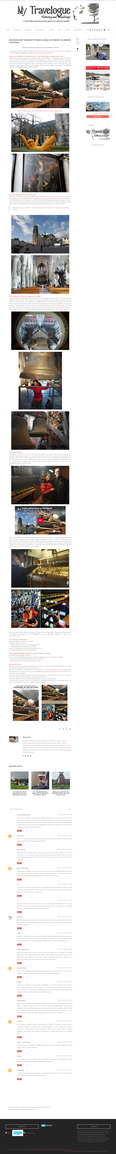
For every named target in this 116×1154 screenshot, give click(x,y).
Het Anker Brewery (36, 207)
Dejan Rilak (21, 1000)
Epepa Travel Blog (23, 1042)
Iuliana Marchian (23, 949)
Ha (18, 884)
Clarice (19, 917)
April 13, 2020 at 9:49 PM (65, 967)
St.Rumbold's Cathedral (27, 641)
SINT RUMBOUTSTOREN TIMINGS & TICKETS (23, 653)
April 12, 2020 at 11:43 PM (64, 933)
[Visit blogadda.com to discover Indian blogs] (17, 1133)
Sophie (19, 982)
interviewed (52, 747)
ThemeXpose (76, 1151)
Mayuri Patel (21, 968)
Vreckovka (95, 1151)
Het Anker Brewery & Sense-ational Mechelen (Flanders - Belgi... (40, 793)
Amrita (19, 1021)
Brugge (43, 51)
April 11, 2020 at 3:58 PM (65, 884)
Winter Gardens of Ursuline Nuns (53, 207)
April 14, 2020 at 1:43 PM (65, 981)
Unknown (20, 835)
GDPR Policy (32, 1109)
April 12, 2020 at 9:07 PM (65, 916)
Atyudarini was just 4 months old (49, 196)
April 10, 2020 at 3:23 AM (64, 814)
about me (53, 750)
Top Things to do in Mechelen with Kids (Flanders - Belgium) (19, 793)
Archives (67, 30)
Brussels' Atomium (59, 305)
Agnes (19, 933)
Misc (59, 30)
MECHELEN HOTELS (15, 664)
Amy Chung (21, 849)
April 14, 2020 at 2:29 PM (65, 1000)
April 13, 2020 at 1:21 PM (65, 949)
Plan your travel (40, 30)
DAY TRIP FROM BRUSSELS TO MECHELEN (22, 195)
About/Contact (77, 30)
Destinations (16, 30)
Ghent (38, 51)
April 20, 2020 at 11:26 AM (64, 1021)
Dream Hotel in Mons (57, 671)
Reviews (51, 30)
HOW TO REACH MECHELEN (18, 639)
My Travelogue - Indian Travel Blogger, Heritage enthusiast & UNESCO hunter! (47, 1149)
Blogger (101, 145)
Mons (47, 51)
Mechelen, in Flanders (37, 666)
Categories (27, 30)
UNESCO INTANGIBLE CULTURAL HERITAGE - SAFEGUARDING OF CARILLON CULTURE (36, 56)
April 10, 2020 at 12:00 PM (64, 849)
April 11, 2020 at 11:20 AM (64, 868)
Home (7, 30)
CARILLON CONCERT (15, 452)
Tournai (52, 51)
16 (77, 52)
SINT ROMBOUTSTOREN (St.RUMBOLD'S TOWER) (25, 296)
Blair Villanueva (22, 868)
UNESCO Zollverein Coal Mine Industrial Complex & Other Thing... (61, 793)
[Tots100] (8, 1133)
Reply (19, 830)
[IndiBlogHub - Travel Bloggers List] (29, 1133)
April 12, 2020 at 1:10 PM (65, 900)
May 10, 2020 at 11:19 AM (64, 1070)
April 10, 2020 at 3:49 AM (64, 835)
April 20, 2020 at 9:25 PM (65, 1042)
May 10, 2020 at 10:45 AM (64, 1056)
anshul (19, 1056)
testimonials (67, 750)
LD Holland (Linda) (23, 815)
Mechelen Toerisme (38, 659)
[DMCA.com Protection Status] (46, 1125)
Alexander (20, 1070)
